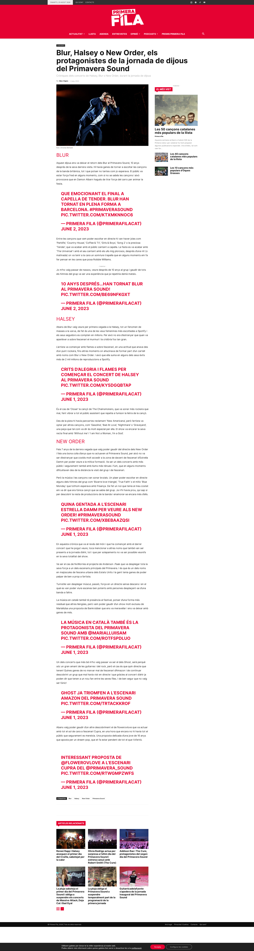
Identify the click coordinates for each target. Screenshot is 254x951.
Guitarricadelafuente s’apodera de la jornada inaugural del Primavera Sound (133, 893)
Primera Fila (159, 136)
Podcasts (150, 34)
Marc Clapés (63, 81)
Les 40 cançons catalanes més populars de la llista (183, 156)
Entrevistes (119, 34)
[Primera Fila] (127, 17)
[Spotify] (196, 2)
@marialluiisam (107, 633)
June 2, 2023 (75, 228)
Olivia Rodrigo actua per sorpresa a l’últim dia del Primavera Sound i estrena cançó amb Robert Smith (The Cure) (102, 857)
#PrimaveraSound (111, 209)
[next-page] (62, 908)
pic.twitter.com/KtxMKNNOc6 (97, 214)
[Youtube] (204, 2)
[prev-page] (58, 908)
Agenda (103, 34)
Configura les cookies (179, 947)
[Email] (83, 810)
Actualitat (76, 34)
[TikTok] (200, 2)
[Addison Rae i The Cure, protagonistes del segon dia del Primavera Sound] (134, 839)
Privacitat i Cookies (181, 924)
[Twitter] (71, 810)
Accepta (157, 947)
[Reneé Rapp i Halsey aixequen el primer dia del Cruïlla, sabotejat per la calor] (70, 839)
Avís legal (168, 924)
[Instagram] (191, 2)
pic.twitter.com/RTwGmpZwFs (97, 773)
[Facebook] (77, 810)
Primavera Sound (99, 798)
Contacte (89, 2)
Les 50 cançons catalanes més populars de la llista (175, 131)
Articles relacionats (71, 823)
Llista (92, 34)
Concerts (60, 45)
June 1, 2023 (74, 399)
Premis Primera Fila (173, 34)
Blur (70, 798)
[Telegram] (65, 810)
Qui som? (79, 2)
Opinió (134, 34)
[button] (203, 34)
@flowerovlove (81, 762)
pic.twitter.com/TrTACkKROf (95, 703)
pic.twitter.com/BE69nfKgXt (95, 294)
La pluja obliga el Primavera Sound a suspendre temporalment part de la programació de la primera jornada (101, 896)
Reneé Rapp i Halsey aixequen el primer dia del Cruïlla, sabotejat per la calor (70, 855)
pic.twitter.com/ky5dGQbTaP (96, 385)
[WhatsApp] (59, 810)
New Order (86, 798)
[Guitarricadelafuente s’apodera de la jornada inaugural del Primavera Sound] (134, 876)
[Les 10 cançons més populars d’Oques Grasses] (161, 171)
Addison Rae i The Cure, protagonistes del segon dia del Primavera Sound (134, 854)
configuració (136, 948)
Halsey (76, 798)
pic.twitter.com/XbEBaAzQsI (95, 520)
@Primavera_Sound (109, 768)
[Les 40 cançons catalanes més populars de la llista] (161, 157)
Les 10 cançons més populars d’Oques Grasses (181, 170)
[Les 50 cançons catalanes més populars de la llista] (176, 110)
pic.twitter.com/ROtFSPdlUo (95, 638)
